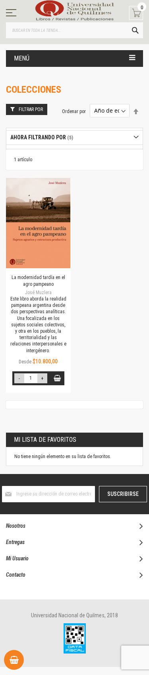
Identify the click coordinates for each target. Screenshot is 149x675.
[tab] (74, 137)
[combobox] (74, 30)
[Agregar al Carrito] (57, 378)
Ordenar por (74, 111)
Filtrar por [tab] (31, 109)
